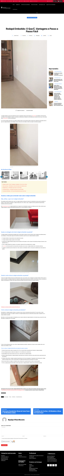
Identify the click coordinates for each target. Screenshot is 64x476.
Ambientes (56, 101)
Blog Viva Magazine (32, 458)
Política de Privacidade (22, 464)
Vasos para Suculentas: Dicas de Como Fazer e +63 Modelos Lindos (16, 412)
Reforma (13, 396)
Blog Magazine (27, 1)
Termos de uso (20, 465)
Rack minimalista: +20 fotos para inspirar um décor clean (58, 80)
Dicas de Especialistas (58, 71)
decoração (34, 115)
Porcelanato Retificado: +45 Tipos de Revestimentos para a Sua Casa (14, 191)
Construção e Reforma (32, 17)
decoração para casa (5, 206)
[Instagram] (51, 465)
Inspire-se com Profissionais (52, 461)
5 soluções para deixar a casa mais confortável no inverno (58, 74)
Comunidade (10, 1)
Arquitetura (3, 455)
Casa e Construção (34, 1)
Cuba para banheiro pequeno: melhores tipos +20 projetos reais (58, 104)
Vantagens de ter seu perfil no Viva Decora (36, 455)
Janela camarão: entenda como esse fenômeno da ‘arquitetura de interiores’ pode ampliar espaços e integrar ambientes (57, 96)
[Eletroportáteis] (43, 175)
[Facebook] (48, 465)
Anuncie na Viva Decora (22, 456)
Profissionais (3, 460)
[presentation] (1, 177)
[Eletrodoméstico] (24, 175)
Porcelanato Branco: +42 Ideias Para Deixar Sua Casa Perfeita (13, 189)
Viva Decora (4, 1)
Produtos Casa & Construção (52, 459)
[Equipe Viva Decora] (16, 110)
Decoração (6, 396)
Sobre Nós (20, 455)
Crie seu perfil (31, 456)
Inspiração (16, 1)
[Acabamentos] (15, 175)
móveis (4, 246)
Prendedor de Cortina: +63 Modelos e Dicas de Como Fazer (47, 412)
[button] (37, 13)
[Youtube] (56, 465)
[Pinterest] (53, 465)
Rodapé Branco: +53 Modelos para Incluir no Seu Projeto (12, 187)
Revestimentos (19, 396)
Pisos (10, 396)
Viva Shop (21, 1)
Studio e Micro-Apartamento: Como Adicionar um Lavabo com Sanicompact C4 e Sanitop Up (58, 87)
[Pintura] (33, 175)
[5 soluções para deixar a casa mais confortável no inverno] (51, 73)
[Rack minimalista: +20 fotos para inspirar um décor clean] (51, 79)
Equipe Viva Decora (20, 110)
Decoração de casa (57, 77)
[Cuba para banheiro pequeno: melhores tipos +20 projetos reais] (51, 103)
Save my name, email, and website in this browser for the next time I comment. (14, 438)
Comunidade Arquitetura (51, 458)
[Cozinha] (5, 175)
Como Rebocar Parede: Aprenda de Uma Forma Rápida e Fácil (13, 389)
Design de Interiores (4, 459)
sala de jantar (5, 118)
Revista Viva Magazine (51, 456)
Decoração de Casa (4, 458)
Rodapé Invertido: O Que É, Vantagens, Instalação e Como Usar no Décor (15, 184)
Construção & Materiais (58, 83)
